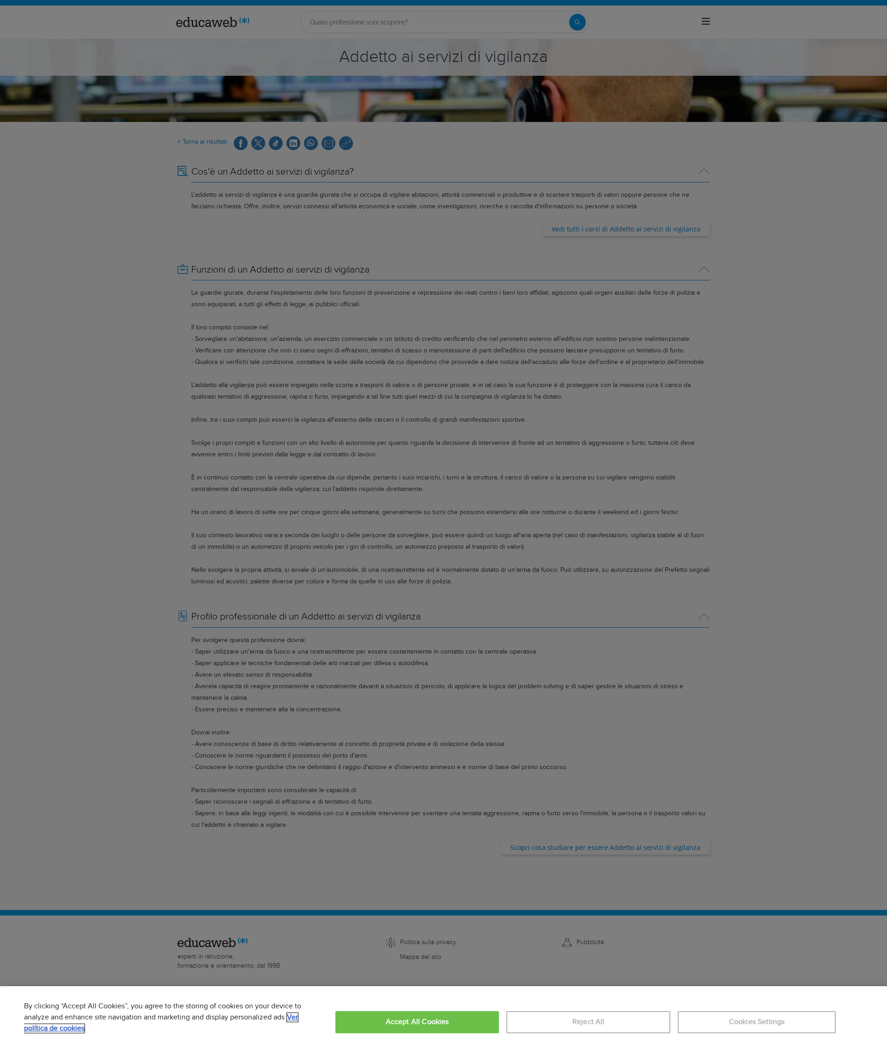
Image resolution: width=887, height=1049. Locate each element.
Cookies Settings (757, 1022)
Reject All (588, 1022)
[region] (443, 1017)
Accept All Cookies (417, 1022)
